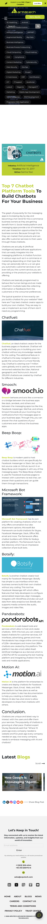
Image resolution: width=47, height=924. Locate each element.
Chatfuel (6, 343)
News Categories (13, 97)
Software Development (24, 112)
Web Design (27, 122)
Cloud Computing (14, 52)
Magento (20, 87)
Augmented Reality (14, 37)
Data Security (12, 67)
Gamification (34, 77)
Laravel (9, 87)
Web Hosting (31, 127)
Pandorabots (8, 626)
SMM (8, 112)
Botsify (5, 576)
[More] (21, 802)
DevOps (25, 67)
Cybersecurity (31, 62)
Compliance (19, 57)
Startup (30, 117)
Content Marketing (14, 62)
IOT (8, 82)
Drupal (28, 72)
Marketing (11, 92)
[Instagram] (11, 802)
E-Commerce (12, 77)
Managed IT (33, 87)
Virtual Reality (12, 122)
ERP (23, 77)
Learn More (37, 3)
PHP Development (31, 97)
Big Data (30, 37)
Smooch (6, 397)
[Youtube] (18, 802)
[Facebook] (14, 802)
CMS (8, 57)
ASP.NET (30, 32)
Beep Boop (7, 457)
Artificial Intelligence (15, 32)
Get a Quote (35, 17)
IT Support (18, 82)
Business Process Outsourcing (18, 47)
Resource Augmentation (16, 107)
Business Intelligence (15, 42)
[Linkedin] (4, 802)
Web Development (14, 127)
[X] (7, 802)
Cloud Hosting (31, 52)
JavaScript (30, 82)
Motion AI (6, 682)
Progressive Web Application (18, 102)
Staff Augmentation (14, 117)
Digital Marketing (13, 72)
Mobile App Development (29, 92)
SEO (32, 107)
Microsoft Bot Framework (14, 519)
